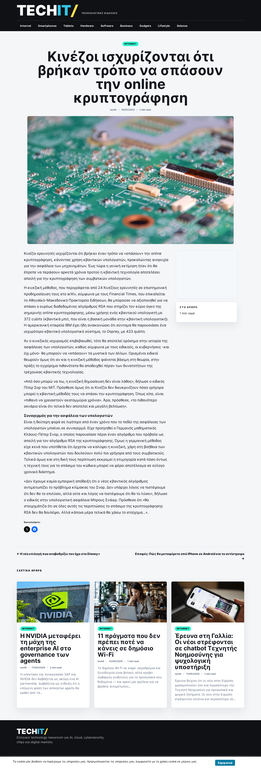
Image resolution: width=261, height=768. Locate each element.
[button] (225, 762)
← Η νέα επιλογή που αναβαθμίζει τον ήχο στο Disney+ (58, 554)
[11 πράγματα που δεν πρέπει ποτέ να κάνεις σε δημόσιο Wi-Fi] (130, 602)
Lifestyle (164, 25)
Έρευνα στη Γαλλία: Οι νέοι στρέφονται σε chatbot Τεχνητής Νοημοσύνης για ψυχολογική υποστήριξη (206, 651)
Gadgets (145, 25)
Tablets (68, 25)
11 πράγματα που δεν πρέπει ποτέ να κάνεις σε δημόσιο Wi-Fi (129, 645)
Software (107, 25)
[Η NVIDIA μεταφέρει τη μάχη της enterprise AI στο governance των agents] (53, 602)
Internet (25, 25)
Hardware (87, 25)
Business (126, 25)
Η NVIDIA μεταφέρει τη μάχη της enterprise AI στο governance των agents (50, 648)
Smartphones (47, 25)
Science (182, 25)
